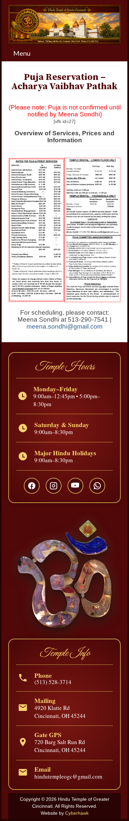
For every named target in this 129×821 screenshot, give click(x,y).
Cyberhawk (77, 813)
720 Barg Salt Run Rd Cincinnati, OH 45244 (60, 746)
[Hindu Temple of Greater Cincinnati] (64, 24)
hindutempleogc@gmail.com (68, 776)
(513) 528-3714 (52, 682)
